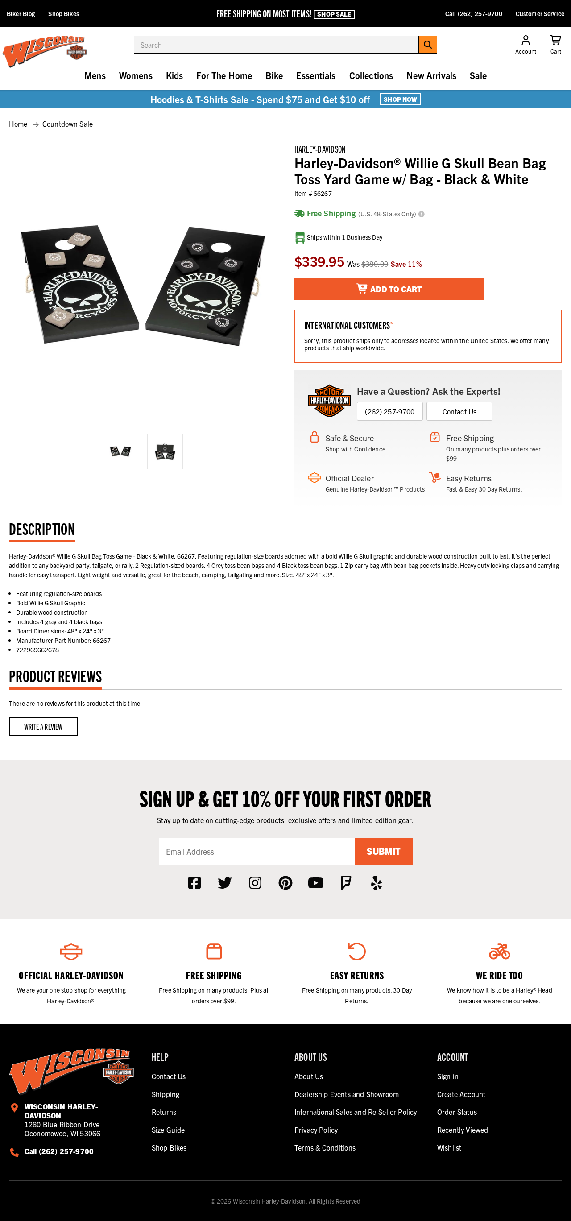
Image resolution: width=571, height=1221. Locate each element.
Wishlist (449, 1147)
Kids (174, 75)
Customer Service (540, 13)
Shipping (165, 1093)
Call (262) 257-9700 (473, 13)
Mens (95, 75)
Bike (274, 75)
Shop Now (400, 99)
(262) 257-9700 (389, 411)
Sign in (448, 1076)
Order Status (457, 1111)
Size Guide (168, 1129)
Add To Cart (395, 289)
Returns (164, 1111)
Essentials (316, 75)
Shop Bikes (63, 13)
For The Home (224, 75)
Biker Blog (21, 13)
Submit (384, 851)
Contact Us (460, 411)
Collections (371, 75)
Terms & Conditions (325, 1147)
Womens (136, 75)
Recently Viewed (462, 1129)
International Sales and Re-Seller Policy (355, 1111)
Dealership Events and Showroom (346, 1093)
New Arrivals (431, 75)
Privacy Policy (316, 1129)
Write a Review (43, 726)
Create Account (461, 1093)
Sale (478, 75)
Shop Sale (334, 14)
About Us (308, 1076)
